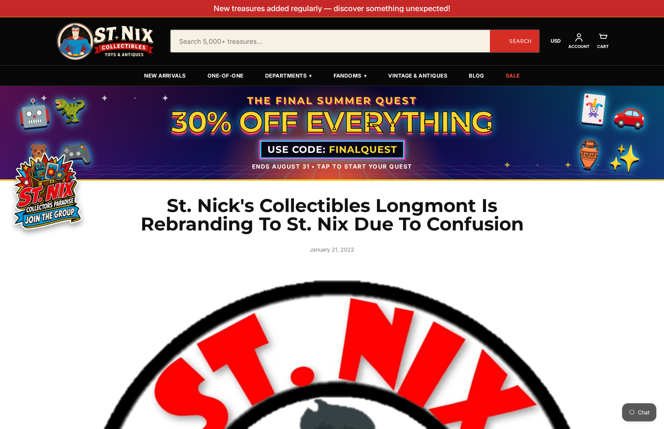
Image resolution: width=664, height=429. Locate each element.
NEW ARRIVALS (165, 76)
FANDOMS (350, 76)
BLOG (476, 76)
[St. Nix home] (105, 41)
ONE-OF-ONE (226, 76)
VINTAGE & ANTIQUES (417, 76)
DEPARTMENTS (288, 76)
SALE (513, 76)
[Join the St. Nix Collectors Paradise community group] (46, 190)
